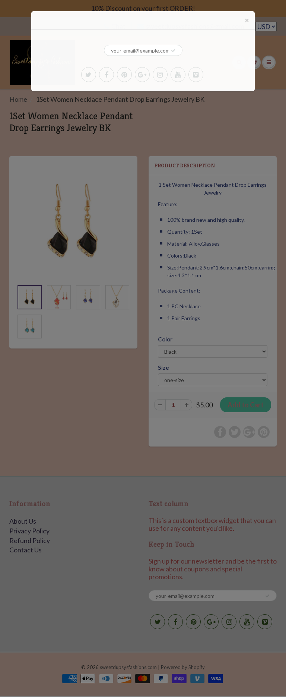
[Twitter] (88, 74)
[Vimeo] (195, 74)
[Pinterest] (124, 74)
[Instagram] (160, 74)
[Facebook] (106, 74)
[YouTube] (178, 74)
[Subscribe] (173, 51)
